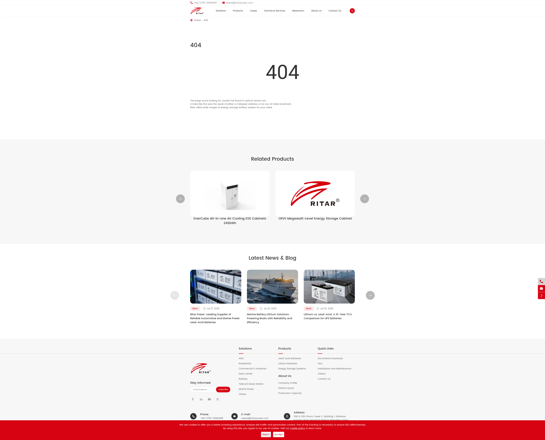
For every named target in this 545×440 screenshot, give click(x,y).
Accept (278, 434)
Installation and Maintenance (336, 369)
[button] (180, 198)
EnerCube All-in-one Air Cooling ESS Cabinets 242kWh (230, 220)
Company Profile (289, 383)
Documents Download (332, 358)
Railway (245, 379)
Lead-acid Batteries (291, 358)
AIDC (243, 358)
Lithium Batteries (289, 363)
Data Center (247, 374)
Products (238, 11)
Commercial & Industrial (254, 369)
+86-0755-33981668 (211, 418)
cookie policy (297, 428)
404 (206, 20)
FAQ (322, 363)
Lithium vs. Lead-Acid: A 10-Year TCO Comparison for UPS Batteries (328, 316)
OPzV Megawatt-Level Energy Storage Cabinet (315, 218)
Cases (253, 11)
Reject (266, 434)
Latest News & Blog (272, 258)
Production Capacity (291, 393)
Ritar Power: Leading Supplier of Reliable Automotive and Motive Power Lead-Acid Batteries (215, 318)
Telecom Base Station (253, 384)
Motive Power (248, 389)
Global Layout (287, 388)
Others (244, 394)
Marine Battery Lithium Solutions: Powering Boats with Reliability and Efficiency (269, 318)
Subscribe (223, 389)
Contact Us (335, 11)
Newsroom (298, 11)
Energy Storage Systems (293, 369)
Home (197, 20)
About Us (316, 11)
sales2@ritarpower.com (255, 418)
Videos (323, 374)
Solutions (221, 11)
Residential (247, 363)
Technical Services (274, 11)
